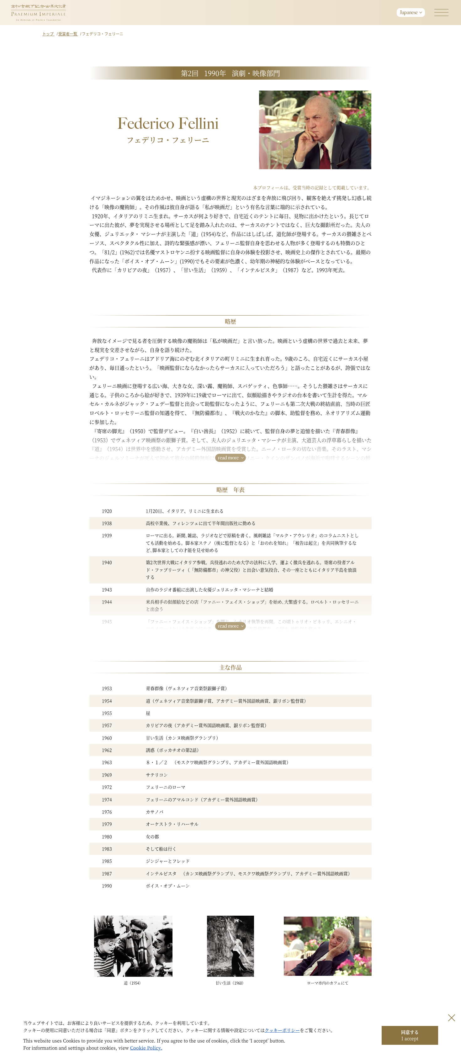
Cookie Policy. (146, 1047)
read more (228, 458)
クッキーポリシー (282, 1030)
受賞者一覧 (68, 33)
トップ (48, 33)
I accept (410, 1035)
